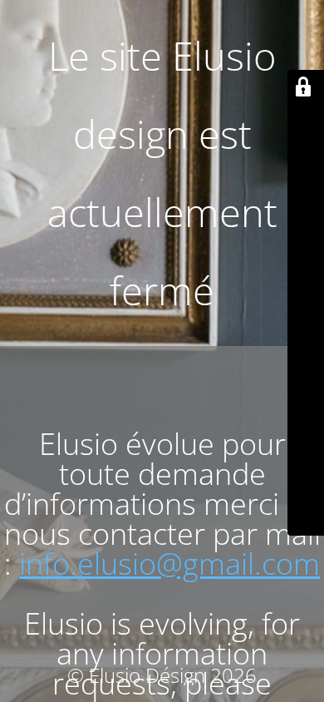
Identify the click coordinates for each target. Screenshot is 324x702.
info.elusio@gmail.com (169, 563)
